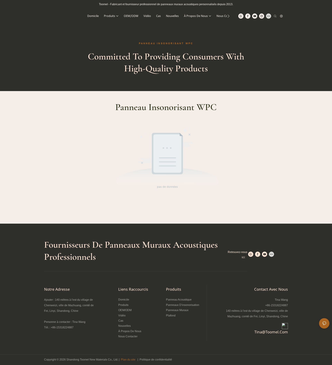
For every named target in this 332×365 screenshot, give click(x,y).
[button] (228, 16)
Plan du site (128, 359)
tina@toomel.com (271, 331)
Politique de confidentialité (156, 359)
